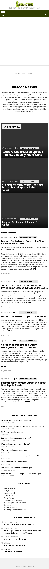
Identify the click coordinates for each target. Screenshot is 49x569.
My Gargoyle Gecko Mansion (12, 432)
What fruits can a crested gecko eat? (15, 444)
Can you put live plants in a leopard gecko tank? (19, 468)
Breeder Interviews (11, 488)
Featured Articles (29, 148)
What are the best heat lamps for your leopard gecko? (22, 474)
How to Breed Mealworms (15, 539)
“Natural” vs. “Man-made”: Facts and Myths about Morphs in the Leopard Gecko (24, 286)
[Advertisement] (24, 41)
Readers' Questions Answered (15, 503)
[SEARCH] (46, 13)
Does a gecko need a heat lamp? (14, 462)
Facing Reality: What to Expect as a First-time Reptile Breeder (23, 384)
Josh (5, 549)
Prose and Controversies (13, 500)
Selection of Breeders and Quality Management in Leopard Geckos (19, 346)
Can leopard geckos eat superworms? (16, 438)
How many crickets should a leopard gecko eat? (20, 456)
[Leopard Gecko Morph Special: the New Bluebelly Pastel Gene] (24, 140)
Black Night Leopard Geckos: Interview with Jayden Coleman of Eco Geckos (22, 532)
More (33, 269)
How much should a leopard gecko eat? (16, 420)
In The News (8, 496)
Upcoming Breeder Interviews (15, 510)
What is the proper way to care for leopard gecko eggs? (23, 426)
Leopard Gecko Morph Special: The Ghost (23, 316)
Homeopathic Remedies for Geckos (19, 524)
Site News (7, 505)
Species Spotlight (10, 507)
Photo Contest (9, 498)
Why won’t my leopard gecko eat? (14, 450)
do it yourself (8, 491)
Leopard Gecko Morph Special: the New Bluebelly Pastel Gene (22, 242)
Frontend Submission (13, 552)
